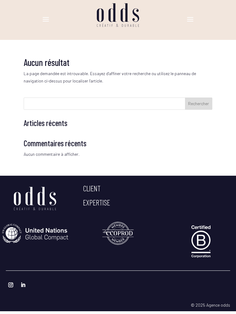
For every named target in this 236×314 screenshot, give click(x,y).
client (91, 188)
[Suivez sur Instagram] (11, 285)
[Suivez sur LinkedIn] (23, 285)
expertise (96, 202)
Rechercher (198, 103)
